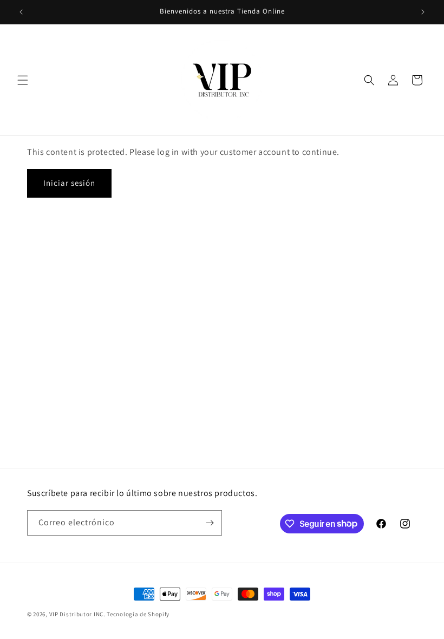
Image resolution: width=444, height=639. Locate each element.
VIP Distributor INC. (77, 614)
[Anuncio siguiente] (423, 12)
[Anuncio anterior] (21, 12)
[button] (23, 80)
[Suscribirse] (209, 523)
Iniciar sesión (69, 183)
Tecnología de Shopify (138, 614)
